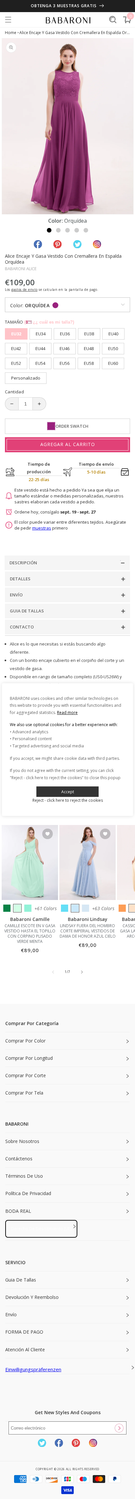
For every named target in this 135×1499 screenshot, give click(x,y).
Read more (67, 712)
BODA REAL (18, 1211)
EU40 (113, 334)
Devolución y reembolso (32, 1297)
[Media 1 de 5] (49, 230)
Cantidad (14, 392)
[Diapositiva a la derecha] (82, 972)
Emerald (7, 908)
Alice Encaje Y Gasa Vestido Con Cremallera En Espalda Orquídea (74, 32)
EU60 (113, 363)
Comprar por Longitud (29, 1058)
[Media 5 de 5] (85, 230)
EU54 (40, 363)
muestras (41, 528)
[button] (8, 19)
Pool (64, 908)
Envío (11, 1314)
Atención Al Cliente (25, 1349)
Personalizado (25, 378)
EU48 (89, 348)
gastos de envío (24, 289)
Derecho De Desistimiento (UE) (41, 1228)
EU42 (16, 348)
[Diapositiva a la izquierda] (53, 972)
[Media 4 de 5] (76, 230)
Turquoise (28, 908)
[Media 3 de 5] (67, 230)
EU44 (40, 348)
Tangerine (122, 908)
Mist (85, 908)
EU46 (64, 348)
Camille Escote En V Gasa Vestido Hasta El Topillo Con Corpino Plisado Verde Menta (29, 933)
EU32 (16, 334)
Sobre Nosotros (22, 1141)
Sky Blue (75, 908)
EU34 (41, 334)
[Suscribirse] (119, 1427)
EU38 (89, 334)
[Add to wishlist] (47, 834)
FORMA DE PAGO (24, 1332)
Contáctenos (18, 1158)
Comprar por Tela (24, 1093)
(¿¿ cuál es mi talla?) (49, 322)
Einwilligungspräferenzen (33, 1369)
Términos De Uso (24, 1176)
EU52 (16, 363)
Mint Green (17, 908)
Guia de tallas (20, 1280)
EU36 (65, 334)
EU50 (113, 348)
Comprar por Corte (25, 1075)
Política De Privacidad (28, 1193)
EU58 (89, 363)
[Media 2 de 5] (58, 230)
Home (10, 32)
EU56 (64, 363)
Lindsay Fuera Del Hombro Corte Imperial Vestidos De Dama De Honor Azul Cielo (88, 931)
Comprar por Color (25, 1041)
